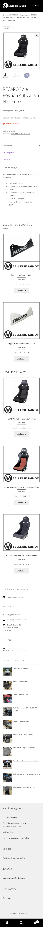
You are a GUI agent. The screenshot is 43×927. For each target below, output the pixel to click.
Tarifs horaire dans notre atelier (16, 838)
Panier (33, 921)
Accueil (8, 15)
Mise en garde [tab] (8, 152)
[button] (37, 35)
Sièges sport (24, 15)
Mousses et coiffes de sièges (14, 878)
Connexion (7, 898)
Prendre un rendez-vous (15, 597)
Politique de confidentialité (14, 858)
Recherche (21, 923)
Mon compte (7, 923)
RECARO (15, 15)
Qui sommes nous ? (10, 817)
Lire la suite (21, 290)
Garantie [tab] (6, 159)
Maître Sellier (8, 832)
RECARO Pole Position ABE (20, 134)
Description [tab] (7, 145)
